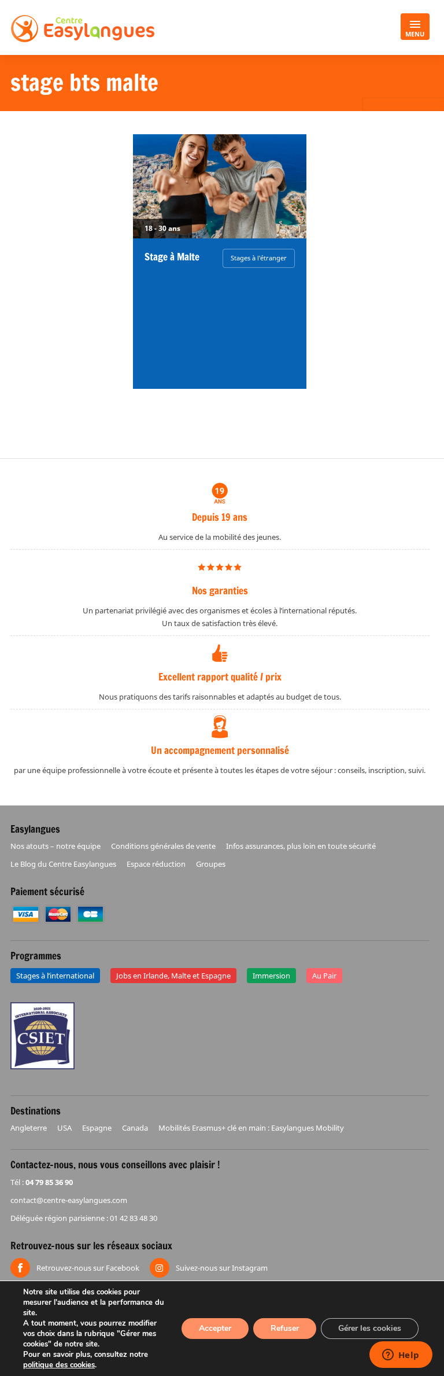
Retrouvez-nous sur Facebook (87, 1268)
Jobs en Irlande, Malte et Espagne (173, 975)
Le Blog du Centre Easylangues (63, 864)
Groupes (210, 864)
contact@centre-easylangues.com (68, 1200)
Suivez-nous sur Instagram (222, 1268)
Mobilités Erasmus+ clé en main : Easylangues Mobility (251, 1128)
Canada (135, 1128)
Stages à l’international (55, 975)
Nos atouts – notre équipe (55, 846)
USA (64, 1128)
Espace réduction (156, 864)
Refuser (285, 1328)
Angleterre (28, 1128)
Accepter (215, 1328)
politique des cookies (59, 1365)
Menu (414, 34)
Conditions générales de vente (163, 846)
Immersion (271, 975)
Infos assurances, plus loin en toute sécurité (301, 846)
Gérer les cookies (369, 1328)
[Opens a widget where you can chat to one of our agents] (400, 1355)
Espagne (97, 1128)
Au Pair (324, 975)
